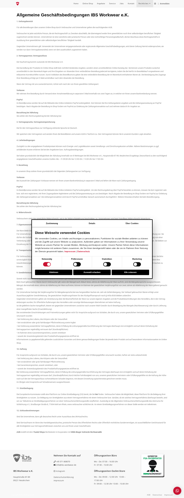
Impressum (70, 251)
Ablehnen (53, 272)
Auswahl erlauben (92, 272)
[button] (177, 491)
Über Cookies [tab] (132, 223)
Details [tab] (92, 223)
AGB (18, 432)
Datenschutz (83, 251)
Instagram (60, 471)
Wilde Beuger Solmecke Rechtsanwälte (86, 432)
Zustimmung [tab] (52, 223)
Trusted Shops (39, 432)
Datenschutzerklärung (64, 477)
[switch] (77, 264)
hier (96, 394)
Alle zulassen (130, 272)
